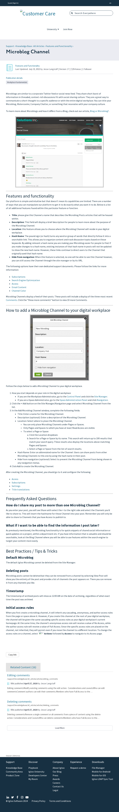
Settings (16, 486)
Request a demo (78, 768)
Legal (55, 790)
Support (10, 46)
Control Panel (74, 396)
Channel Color (19, 290)
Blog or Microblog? (99, 111)
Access (15, 283)
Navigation (102, 400)
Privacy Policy (38, 801)
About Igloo (59, 768)
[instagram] (22, 797)
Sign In (15, 3)
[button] (110, 3)
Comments (11, 300)
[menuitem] (53, 29)
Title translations (21, 489)
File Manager (98, 768)
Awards (56, 779)
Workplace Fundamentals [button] (17, 82)
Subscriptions (18, 276)
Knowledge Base (24, 46)
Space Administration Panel (73, 400)
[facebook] (17, 797)
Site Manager (100, 396)
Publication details (14, 78)
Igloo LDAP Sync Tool (102, 779)
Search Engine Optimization (26, 280)
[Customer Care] (37, 13)
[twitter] (12, 797)
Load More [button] (60, 728)
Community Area (14, 772)
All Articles (38, 46)
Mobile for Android (101, 772)
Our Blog (57, 772)
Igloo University (36, 772)
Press (55, 775)
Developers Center (37, 775)
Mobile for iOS (99, 775)
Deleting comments (19, 701)
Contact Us (58, 786)
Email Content (19, 287)
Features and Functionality (59, 46)
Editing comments (18, 675)
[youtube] (27, 797)
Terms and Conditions (60, 801)
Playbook (33, 768)
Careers (56, 783)
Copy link (12, 654)
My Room (33, 779)
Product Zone (12, 775)
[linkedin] (8, 797)
